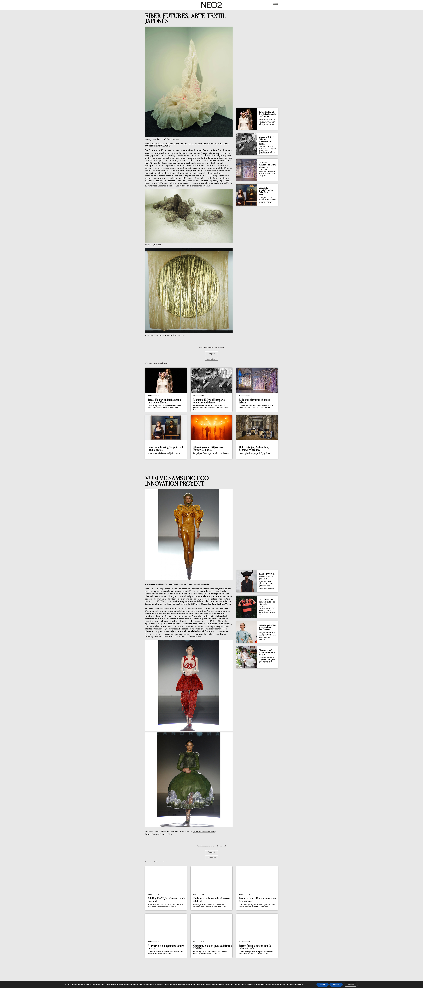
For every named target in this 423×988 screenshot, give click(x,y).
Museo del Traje (179, 153)
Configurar (350, 984)
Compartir (211, 353)
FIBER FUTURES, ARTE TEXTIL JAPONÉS (185, 18)
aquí (208, 186)
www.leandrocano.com (204, 832)
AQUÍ (301, 984)
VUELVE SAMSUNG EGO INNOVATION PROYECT (177, 481)
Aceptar (322, 984)
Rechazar (336, 984)
